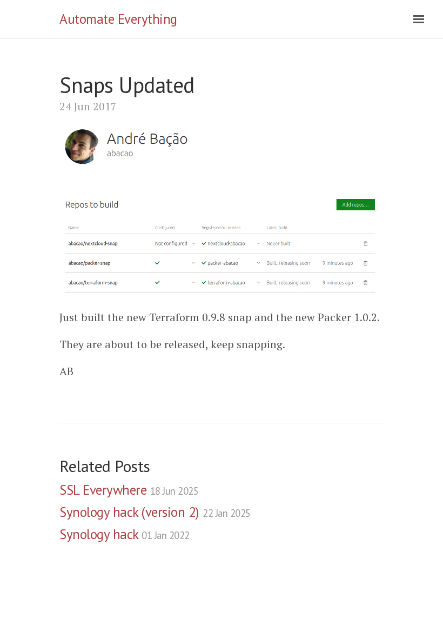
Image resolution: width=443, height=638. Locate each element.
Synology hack (124, 534)
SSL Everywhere (128, 490)
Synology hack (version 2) (155, 512)
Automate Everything (118, 19)
